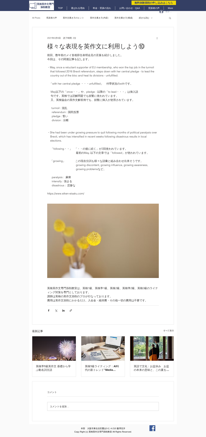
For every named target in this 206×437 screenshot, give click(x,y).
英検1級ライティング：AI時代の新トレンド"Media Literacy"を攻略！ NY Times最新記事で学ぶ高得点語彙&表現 (102, 368)
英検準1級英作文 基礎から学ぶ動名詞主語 (53, 368)
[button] (170, 18)
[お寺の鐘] (152, 348)
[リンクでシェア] (70, 310)
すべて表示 (168, 330)
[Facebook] (152, 428)
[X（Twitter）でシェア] (56, 310)
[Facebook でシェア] (48, 310)
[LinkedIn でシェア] (63, 310)
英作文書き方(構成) (123, 17)
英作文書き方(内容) (99, 17)
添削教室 (45, 7)
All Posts (36, 17)
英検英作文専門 (45, 4)
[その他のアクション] (157, 38)
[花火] (54, 348)
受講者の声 (51, 17)
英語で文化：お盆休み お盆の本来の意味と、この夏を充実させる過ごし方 (151, 368)
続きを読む (144, 17)
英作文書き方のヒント (73, 17)
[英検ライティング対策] (103, 348)
